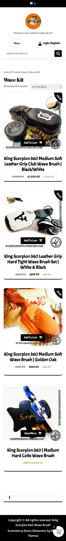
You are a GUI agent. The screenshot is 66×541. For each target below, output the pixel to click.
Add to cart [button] (30, 143)
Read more (30, 433)
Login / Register (51, 43)
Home (7, 72)
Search (58, 53)
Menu (17, 43)
